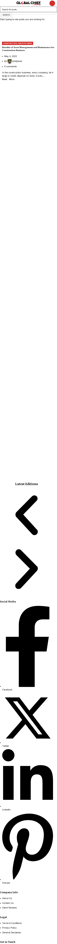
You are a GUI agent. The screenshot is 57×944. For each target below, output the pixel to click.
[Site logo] (28, 3)
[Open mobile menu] (3, 3)
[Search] (52, 3)
